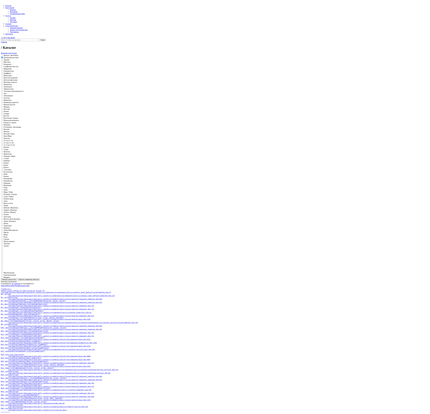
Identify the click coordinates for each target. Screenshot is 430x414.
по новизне (16, 284)
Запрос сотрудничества (19, 30)
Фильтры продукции (9, 53)
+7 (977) (8, 38)
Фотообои (14, 12)
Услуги (8, 16)
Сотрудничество (11, 26)
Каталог (8, 6)
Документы (14, 32)
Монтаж (13, 20)
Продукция (9, 8)
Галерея (8, 24)
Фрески (13, 10)
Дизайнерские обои (17, 14)
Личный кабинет (16, 28)
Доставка (13, 22)
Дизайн (13, 18)
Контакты (9, 34)
